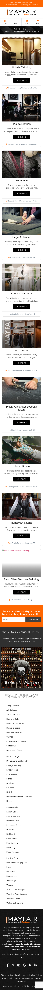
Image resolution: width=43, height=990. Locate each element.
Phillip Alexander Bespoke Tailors (21, 408)
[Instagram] (19, 965)
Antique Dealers (13, 706)
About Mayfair (7, 975)
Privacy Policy (8, 978)
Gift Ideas (10, 788)
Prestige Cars (12, 858)
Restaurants (11, 872)
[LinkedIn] (35, 965)
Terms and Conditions (24, 978)
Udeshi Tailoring (21, 67)
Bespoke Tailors (13, 728)
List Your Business (11, 5)
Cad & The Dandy (21, 293)
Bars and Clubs (12, 719)
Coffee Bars (11, 746)
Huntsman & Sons (21, 522)
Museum (10, 830)
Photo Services (12, 852)
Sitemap (37, 978)
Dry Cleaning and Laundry (17, 761)
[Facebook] (8, 965)
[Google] (24, 965)
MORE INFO (21, 80)
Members (21, 982)
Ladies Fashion (12, 807)
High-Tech (10, 792)
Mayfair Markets (13, 816)
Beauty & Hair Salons (15, 723)
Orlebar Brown (21, 466)
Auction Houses (13, 714)
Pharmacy (10, 848)
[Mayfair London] (21, 12)
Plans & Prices (20, 975)
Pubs (8, 867)
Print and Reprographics (16, 863)
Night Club (10, 834)
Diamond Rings (12, 756)
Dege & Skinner (21, 237)
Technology (11, 881)
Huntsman (21, 180)
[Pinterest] (30, 965)
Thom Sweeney (21, 350)
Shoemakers (11, 876)
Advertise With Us (34, 975)
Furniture (10, 783)
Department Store (14, 750)
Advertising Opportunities (29, 5)
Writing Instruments (14, 903)
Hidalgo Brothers (21, 123)
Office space (11, 839)
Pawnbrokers (12, 843)
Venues (9, 885)
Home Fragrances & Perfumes (19, 797)
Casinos (9, 737)
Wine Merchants (13, 898)
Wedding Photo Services (16, 894)
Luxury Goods (12, 812)
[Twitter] (13, 965)
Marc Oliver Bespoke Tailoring (21, 579)
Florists (9, 779)
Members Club (12, 821)
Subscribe (33, 619)
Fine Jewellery (12, 774)
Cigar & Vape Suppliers (16, 741)
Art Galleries (11, 710)
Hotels (9, 801)
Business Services (14, 732)
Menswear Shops (13, 825)
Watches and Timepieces (17, 889)
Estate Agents (12, 770)
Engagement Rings (14, 765)
